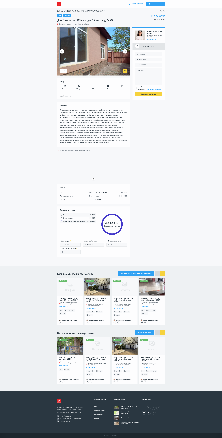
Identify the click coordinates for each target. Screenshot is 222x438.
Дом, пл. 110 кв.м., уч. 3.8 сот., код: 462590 (129, 406)
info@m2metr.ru (65, 421)
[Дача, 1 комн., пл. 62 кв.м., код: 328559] (116, 418)
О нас (95, 406)
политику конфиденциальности (153, 88)
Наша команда (98, 414)
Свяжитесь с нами (99, 410)
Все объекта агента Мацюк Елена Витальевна (136, 273)
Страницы (85, 4)
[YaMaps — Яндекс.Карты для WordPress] (93, 179)
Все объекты (151, 39)
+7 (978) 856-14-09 (137, 4)
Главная (71, 4)
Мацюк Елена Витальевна (154, 32)
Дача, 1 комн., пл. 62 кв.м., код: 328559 (130, 417)
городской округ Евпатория (95, 10)
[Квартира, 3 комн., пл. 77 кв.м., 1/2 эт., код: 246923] (116, 423)
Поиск (78, 4)
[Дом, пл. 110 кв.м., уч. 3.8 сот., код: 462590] (116, 407)
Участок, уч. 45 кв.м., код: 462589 (128, 411)
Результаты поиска (67, 10)
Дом (58, 10)
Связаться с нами (156, 4)
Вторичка (68, 11)
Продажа (82, 10)
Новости (96, 418)
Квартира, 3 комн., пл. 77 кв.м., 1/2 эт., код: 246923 (130, 422)
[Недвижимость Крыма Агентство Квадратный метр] (59, 4)
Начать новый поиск (144, 332)
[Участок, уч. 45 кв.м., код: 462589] (116, 413)
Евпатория (60, 11)
